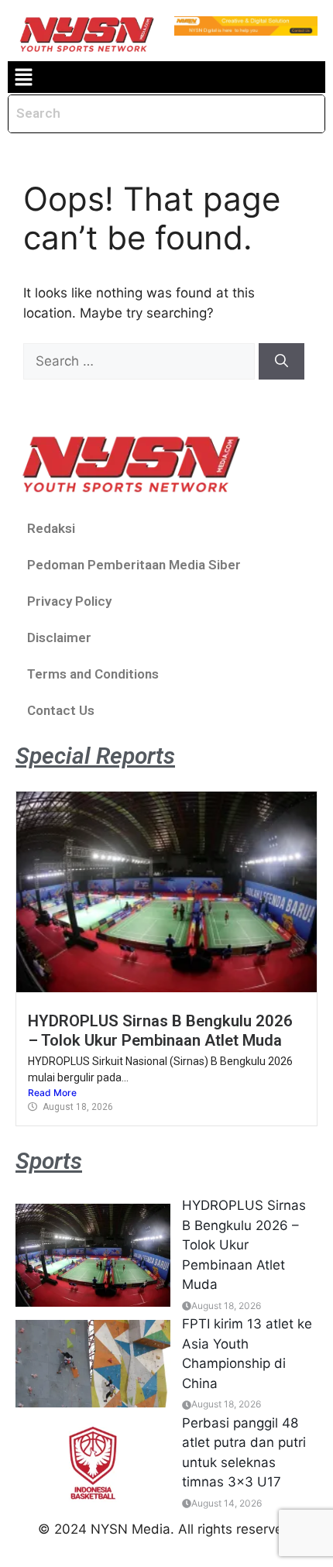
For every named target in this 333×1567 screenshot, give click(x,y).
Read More (52, 1092)
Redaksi (51, 528)
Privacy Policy (69, 601)
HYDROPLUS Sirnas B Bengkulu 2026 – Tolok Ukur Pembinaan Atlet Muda (160, 1030)
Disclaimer (59, 637)
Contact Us (60, 710)
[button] (23, 77)
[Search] (281, 361)
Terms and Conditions (93, 674)
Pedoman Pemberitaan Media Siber (134, 564)
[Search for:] (141, 361)
